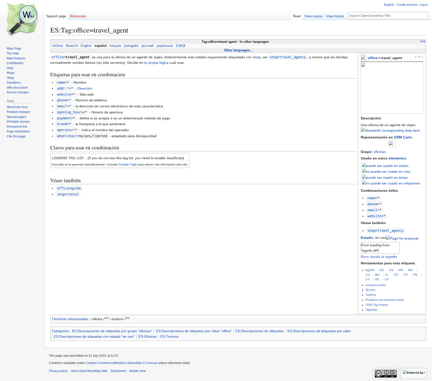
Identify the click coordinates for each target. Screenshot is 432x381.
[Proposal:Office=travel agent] (402, 238)
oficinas (380, 152)
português (131, 46)
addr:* (63, 88)
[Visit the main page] (22, 20)
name (372, 198)
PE (416, 274)
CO (368, 274)
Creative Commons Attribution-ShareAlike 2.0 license (122, 363)
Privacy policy (58, 371)
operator (65, 130)
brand (62, 124)
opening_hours (70, 112)
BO (377, 274)
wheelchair (67, 136)
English (86, 46)
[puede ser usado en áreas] (385, 177)
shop (372, 231)
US (386, 279)
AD (382, 270)
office (373, 58)
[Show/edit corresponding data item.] (391, 130)
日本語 (180, 46)
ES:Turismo (169, 336)
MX (410, 270)
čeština (57, 46)
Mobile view (138, 371)
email (373, 210)
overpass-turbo (376, 285)
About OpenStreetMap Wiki (89, 371)
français (115, 46)
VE (377, 279)
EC (396, 274)
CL (387, 274)
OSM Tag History (377, 304)
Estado (367, 238)
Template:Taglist (128, 164)
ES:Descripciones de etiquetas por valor (319, 331)
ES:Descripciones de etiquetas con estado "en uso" (94, 336)
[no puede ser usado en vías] (386, 171)
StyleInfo (371, 309)
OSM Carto (403, 137)
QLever (371, 289)
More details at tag (379, 257)
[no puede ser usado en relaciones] (391, 183)
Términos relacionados (70, 319)
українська (165, 46)
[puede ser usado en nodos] (385, 165)
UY (368, 279)
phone (373, 204)
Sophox (371, 294)
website (375, 216)
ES (392, 270)
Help (423, 41)
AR (401, 270)
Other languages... (238, 50)
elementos (397, 158)
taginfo (370, 270)
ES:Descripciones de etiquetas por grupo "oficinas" (112, 331)
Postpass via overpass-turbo (385, 299)
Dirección (85, 88)
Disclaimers (118, 371)
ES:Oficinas (147, 336)
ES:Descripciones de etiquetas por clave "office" (194, 331)
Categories (60, 331)
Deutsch (72, 46)
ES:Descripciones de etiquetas (260, 331)
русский (147, 46)
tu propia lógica (156, 63)
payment (64, 118)
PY (406, 274)
